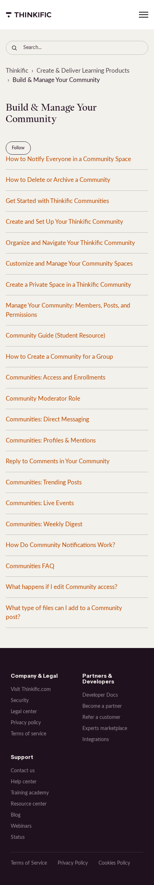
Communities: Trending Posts (44, 482)
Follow (18, 148)
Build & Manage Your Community (56, 80)
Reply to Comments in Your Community (58, 461)
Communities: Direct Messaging (47, 419)
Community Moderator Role (43, 399)
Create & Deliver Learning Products (83, 71)
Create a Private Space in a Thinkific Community (68, 285)
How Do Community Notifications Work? (60, 545)
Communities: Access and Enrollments (55, 377)
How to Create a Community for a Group (59, 357)
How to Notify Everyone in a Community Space (68, 159)
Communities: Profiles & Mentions (51, 440)
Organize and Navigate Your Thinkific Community (70, 243)
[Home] (29, 15)
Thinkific (17, 71)
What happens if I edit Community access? (61, 587)
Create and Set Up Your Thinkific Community (64, 222)
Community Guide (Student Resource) (55, 336)
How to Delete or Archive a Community (58, 180)
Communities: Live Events (40, 503)
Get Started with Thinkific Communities (57, 201)
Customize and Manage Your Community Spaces (69, 264)
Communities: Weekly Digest (44, 524)
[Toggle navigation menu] (143, 15)
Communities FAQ (30, 566)
